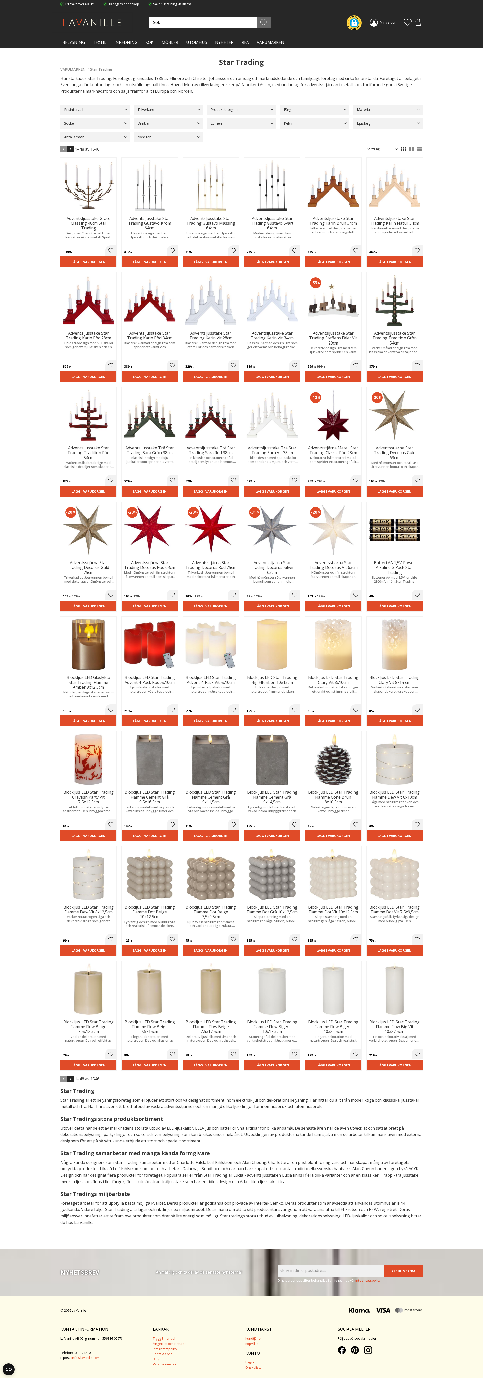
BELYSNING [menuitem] (73, 42)
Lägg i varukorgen (88, 262)
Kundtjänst (253, 1338)
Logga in (251, 1362)
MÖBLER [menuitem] (170, 42)
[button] (408, 23)
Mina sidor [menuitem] (388, 22)
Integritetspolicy (165, 1349)
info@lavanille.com (85, 1357)
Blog (156, 1359)
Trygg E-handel (164, 1338)
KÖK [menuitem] (149, 42)
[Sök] (264, 22)
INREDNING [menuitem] (125, 42)
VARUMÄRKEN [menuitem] (270, 42)
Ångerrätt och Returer (169, 1343)
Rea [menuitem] (245, 42)
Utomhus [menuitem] (196, 42)
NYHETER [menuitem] (224, 42)
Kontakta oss (162, 1354)
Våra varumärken (166, 1364)
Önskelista (253, 1367)
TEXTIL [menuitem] (99, 42)
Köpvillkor (252, 1343)
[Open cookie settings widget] (9, 1369)
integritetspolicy (368, 1280)
